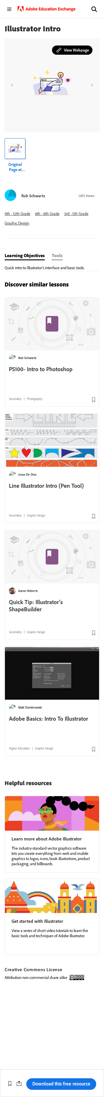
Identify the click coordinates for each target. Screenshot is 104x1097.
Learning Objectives (25, 255)
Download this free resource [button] (61, 1084)
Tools (57, 255)
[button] (94, 9)
